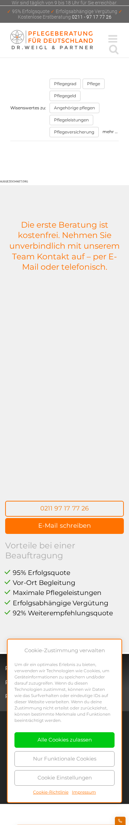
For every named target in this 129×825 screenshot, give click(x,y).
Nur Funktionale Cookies (64, 758)
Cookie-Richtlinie (50, 792)
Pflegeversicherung (74, 132)
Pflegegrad (65, 83)
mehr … (110, 131)
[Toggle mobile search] (114, 49)
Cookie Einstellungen (64, 777)
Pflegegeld (65, 95)
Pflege (93, 83)
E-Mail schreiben (64, 525)
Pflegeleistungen (71, 119)
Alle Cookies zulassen (64, 739)
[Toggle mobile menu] (113, 38)
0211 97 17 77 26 (64, 508)
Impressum (84, 792)
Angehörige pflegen (74, 107)
